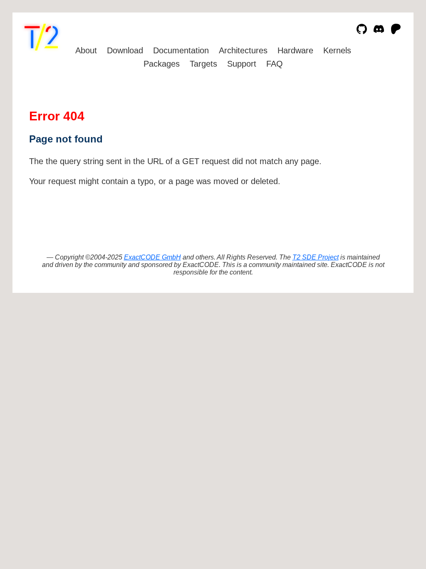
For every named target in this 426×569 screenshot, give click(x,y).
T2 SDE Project (315, 257)
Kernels (337, 50)
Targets (203, 63)
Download (125, 50)
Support (241, 63)
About (86, 50)
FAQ (274, 63)
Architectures (243, 50)
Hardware (295, 50)
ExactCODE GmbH (152, 257)
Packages (162, 63)
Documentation (181, 50)
